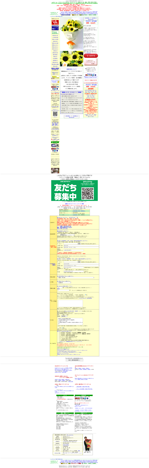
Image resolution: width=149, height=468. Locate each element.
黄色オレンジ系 (62, 386)
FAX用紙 (82, 13)
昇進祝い (89, 369)
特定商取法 (92, 13)
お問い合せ (96, 13)
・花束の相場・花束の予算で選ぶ (83, 386)
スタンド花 (82, 11)
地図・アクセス (86, 13)
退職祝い (63, 380)
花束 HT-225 (60, 16)
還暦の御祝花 (55, 54)
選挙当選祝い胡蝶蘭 (55, 64)
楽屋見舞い (85, 369)
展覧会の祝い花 (55, 62)
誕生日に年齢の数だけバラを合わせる (81, 378)
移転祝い (73, 12)
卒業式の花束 (95, 11)
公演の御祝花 (55, 58)
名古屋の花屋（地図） (55, 106)
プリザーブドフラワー (88, 11)
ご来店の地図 (64, 372)
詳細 (79, 450)
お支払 (70, 13)
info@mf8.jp (75, 214)
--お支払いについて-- (55, 137)
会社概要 (63, 370)
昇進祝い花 (55, 56)
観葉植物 (78, 11)
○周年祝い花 (55, 50)
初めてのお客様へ (69, 370)
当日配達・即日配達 (76, 13)
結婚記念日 (67, 379)
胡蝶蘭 (75, 11)
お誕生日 (56, 379)
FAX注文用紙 (65, 371)
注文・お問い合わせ (58, 370)
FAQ (72, 13)
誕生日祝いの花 (55, 35)
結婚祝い (80, 12)
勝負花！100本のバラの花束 (82, 379)
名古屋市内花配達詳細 (55, 129)
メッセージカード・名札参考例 (85, 298)
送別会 (60, 379)
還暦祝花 (88, 12)
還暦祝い (60, 380)
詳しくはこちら (70, 434)
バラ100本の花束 (55, 37)
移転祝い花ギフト (55, 48)
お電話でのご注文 (58, 372)
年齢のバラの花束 (55, 39)
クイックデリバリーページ (77, 209)
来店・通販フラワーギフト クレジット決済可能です (55, 91)
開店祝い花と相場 (55, 43)
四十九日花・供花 (94, 12)
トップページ (62, 11)
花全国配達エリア (55, 135)
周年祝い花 (85, 12)
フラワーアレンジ (71, 11)
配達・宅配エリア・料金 (64, 13)
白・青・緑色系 (68, 386)
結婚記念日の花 (55, 52)
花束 (66, 11)
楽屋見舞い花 (55, 60)
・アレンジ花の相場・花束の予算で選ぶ (84, 389)
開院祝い (77, 12)
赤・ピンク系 (57, 386)
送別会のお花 (55, 41)
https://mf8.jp (66, 444)
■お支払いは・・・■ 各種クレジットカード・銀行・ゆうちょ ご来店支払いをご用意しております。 (91, 75)
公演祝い (80, 369)
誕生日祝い (63, 12)
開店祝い (66, 12)
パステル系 (57, 392)
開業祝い (70, 12)
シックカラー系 (62, 392)
